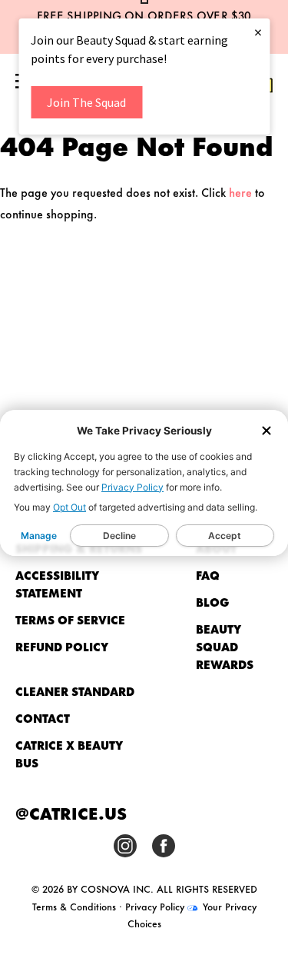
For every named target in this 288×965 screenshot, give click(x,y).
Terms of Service (70, 619)
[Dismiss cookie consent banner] (266, 431)
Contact (42, 718)
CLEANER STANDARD (74, 691)
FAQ (208, 575)
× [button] (258, 32)
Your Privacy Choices (192, 914)
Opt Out (69, 507)
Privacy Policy (132, 487)
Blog (213, 602)
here (240, 192)
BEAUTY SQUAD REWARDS (224, 646)
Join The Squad (86, 102)
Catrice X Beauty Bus (68, 753)
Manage (39, 535)
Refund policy (61, 646)
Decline (119, 535)
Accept (224, 535)
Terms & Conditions (74, 905)
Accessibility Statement (56, 583)
